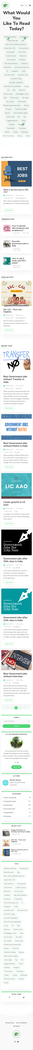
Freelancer (24, 64)
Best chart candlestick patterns (16, 44)
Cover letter (22, 52)
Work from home (8, 136)
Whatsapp (24, 132)
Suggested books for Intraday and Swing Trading (20, 831)
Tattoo (23, 121)
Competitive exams (17, 801)
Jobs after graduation (16, 83)
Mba (14, 90)
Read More (9, 210)
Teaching (11, 124)
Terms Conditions (21, 1023)
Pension (26, 105)
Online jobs (17, 816)
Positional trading (21, 109)
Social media (10, 117)
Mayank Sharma (15, 780)
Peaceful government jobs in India (20, 243)
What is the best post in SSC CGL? (16, 190)
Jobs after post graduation (12, 86)
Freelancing (7, 67)
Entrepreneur (17, 805)
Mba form (22, 90)
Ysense (28, 136)
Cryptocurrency (11, 56)
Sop (19, 117)
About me (16, 767)
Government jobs (17, 809)
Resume (7, 113)
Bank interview (13, 41)
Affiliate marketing (10, 37)
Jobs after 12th (23, 75)
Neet (5, 98)
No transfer (10, 102)
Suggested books (12, 121)
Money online (8, 94)
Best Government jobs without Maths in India (15, 445)
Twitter (7, 132)
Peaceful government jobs (11, 105)
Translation (22, 128)
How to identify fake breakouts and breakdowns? (20, 228)
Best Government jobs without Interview (15, 675)
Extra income (11, 60)
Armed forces (24, 37)
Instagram (15, 71)
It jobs (23, 71)
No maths (25, 98)
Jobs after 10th (9, 75)
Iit (7, 71)
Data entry (23, 56)
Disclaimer (16, 1026)
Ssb (25, 117)
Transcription (10, 128)
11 (20, 708)
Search (16, 726)
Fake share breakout (11, 64)
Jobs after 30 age (16, 79)
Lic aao (26, 86)
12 (24, 708)
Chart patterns (24, 48)
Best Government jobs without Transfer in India (15, 379)
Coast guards (10, 52)
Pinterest (9, 109)
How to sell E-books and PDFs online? (19, 260)
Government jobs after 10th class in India (15, 560)
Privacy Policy (9, 1023)
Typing (15, 132)
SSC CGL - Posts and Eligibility (12, 310)
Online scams (21, 102)
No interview (14, 98)
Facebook (22, 60)
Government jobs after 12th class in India (15, 619)
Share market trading (20, 113)
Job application (17, 813)
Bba (22, 41)
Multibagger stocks (22, 94)
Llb (8, 90)
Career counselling (17, 798)
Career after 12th (9, 48)
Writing (19, 136)
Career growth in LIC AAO (14, 503)
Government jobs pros (21, 67)
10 (16, 708)
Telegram (21, 124)
